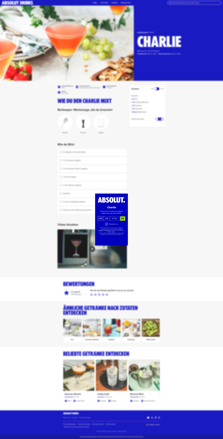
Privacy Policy (108, 230)
